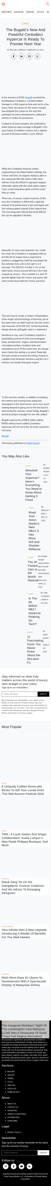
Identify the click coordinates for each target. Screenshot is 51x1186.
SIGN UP (43, 694)
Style (40, 12)
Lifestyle (11, 1089)
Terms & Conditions (16, 1114)
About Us (11, 1104)
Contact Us (12, 1107)
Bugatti (28, 97)
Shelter (11, 1085)
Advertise (12, 1111)
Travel (30, 12)
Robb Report (32, 443)
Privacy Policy (14, 1132)
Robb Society (13, 1092)
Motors (7, 12)
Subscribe (12, 1121)
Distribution (13, 1117)
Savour (19, 12)
